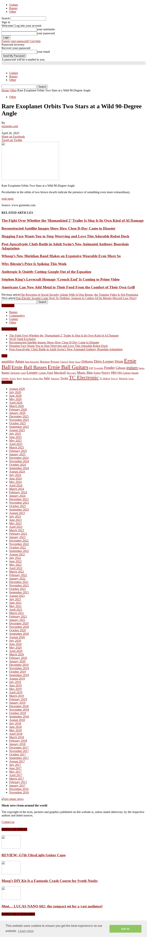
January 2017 (17, 785)
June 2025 (15, 437)
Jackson (15, 372)
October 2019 (17, 671)
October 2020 (17, 630)
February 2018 (18, 740)
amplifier (8, 361)
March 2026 (16, 406)
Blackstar (45, 361)
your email (43, 51)
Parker (97, 372)
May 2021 (15, 606)
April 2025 (15, 444)
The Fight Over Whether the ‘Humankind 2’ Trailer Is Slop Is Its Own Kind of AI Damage (73, 220)
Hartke (142, 368)
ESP (91, 368)
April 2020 (15, 651)
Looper (32, 372)
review (5, 378)
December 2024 (19, 457)
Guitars (13, 4)
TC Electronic (84, 377)
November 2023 (19, 502)
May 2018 (15, 730)
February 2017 (18, 782)
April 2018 (15, 733)
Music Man (85, 372)
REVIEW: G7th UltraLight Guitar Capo (34, 855)
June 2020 (15, 644)
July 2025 (15, 433)
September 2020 (19, 633)
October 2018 (17, 713)
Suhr (47, 378)
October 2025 (17, 423)
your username (46, 29)
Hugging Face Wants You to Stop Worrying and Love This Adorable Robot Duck (65, 236)
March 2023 (16, 530)
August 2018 (17, 720)
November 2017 (19, 751)
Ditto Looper (104, 361)
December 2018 (19, 706)
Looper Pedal (45, 372)
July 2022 (15, 557)
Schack (13, 378)
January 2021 (17, 620)
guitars (132, 367)
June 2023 (15, 519)
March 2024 (16, 488)
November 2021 (19, 585)
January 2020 (17, 661)
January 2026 (17, 413)
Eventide (98, 368)
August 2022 (17, 554)
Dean (71, 361)
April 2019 (15, 692)
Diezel (78, 362)
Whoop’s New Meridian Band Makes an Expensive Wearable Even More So (61, 256)
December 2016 (19, 789)
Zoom (131, 378)
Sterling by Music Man (33, 379)
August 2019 (17, 678)
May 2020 (15, 647)
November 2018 (19, 709)
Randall (134, 373)
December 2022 (19, 540)
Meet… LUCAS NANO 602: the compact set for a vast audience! (52, 906)
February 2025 (18, 450)
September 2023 (19, 509)
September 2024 (19, 468)
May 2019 (15, 689)
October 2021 (17, 588)
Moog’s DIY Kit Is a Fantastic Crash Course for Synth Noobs (50, 881)
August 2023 (17, 513)
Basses (13, 8)
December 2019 (19, 664)
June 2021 (15, 602)
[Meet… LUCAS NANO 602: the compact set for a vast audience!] (11, 898)
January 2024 (17, 495)
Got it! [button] (125, 928)
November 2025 (19, 419)
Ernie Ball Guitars (68, 367)
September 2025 (19, 426)
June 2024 (15, 478)
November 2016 (19, 792)
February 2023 (18, 533)
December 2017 (19, 747)
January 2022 (17, 578)
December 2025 (19, 416)
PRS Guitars (124, 372)
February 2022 (18, 575)
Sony (19, 378)
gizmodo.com (10, 126)
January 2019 (17, 702)
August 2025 (17, 430)
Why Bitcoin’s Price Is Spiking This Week (34, 264)
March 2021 (16, 613)
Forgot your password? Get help (21, 41)
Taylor (64, 378)
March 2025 (16, 447)
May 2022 (15, 564)
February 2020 (18, 657)
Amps (19, 361)
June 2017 (15, 768)
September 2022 (19, 551)
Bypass (55, 361)
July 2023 (15, 516)
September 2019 (19, 675)
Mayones (71, 373)
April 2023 (15, 526)
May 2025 (15, 440)
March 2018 (16, 737)
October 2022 (17, 547)
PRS (114, 372)
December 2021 (19, 582)
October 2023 (17, 506)
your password (46, 33)
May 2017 (15, 771)
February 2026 (18, 409)
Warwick (123, 378)
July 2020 (15, 640)
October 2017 (17, 754)
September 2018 (19, 716)
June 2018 (15, 726)
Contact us (8, 822)
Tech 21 (114, 379)
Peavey (105, 372)
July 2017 (15, 764)
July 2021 (15, 599)
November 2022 (19, 544)
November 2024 (19, 461)
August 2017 (17, 761)
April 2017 (15, 775)
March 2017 (16, 778)
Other (12, 11)
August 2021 (17, 595)
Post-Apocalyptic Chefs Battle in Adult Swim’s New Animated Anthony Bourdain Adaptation (65, 349)
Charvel (64, 361)
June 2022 (15, 561)
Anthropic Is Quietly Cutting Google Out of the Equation (46, 272)
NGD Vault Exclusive (22, 339)
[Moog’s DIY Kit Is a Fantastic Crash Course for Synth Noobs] (11, 873)
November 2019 (19, 668)
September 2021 (19, 592)
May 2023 (15, 523)
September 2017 (19, 758)
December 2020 (19, 623)
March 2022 (16, 571)
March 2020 (16, 654)
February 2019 (18, 699)
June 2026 (15, 395)
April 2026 (15, 402)
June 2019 (15, 685)
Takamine (55, 379)
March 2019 (16, 695)
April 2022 (15, 568)
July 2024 (15, 475)
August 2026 (17, 388)
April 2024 (15, 485)
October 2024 (17, 464)
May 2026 (15, 399)
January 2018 (17, 744)
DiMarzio (87, 361)
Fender (109, 367)
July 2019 (15, 682)
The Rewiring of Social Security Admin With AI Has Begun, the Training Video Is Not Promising (79, 294)
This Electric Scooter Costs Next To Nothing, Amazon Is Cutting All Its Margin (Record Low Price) (76, 298)
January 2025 (17, 454)
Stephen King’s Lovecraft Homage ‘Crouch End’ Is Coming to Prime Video (61, 279)
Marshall (60, 372)
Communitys (17, 315)
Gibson (121, 368)
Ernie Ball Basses (29, 367)
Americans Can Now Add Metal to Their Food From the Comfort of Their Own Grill (68, 287)
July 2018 (15, 723)
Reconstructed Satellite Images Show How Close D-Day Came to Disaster (58, 228)
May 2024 (15, 482)
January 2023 (17, 537)
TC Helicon (105, 378)
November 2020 (19, 626)
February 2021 (18, 616)
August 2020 (17, 637)
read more (8, 198)
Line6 (23, 373)
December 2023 (19, 499)
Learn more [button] (26, 931)
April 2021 (15, 609)
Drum (119, 361)
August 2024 (17, 471)
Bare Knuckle (32, 362)
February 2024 (18, 492)
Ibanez (6, 372)
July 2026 (15, 392)
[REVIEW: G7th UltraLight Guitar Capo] (11, 847)
